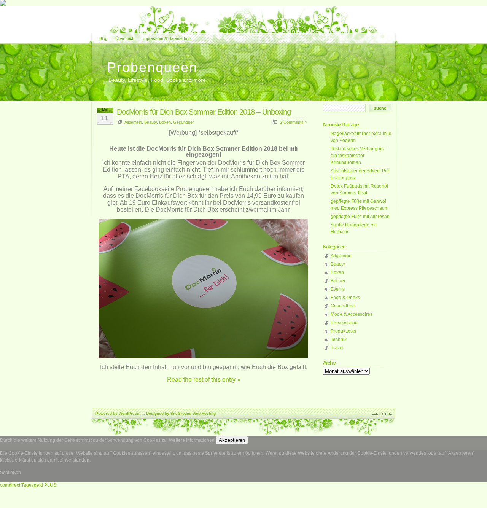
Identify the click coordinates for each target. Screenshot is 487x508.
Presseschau (344, 322)
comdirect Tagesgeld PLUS (28, 485)
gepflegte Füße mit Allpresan (360, 216)
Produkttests (343, 331)
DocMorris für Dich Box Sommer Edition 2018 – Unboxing (204, 112)
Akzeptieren (232, 440)
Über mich (124, 38)
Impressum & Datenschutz (167, 38)
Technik (339, 339)
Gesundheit (183, 122)
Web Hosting (204, 413)
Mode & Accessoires (351, 314)
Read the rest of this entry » (203, 379)
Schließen (10, 472)
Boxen (165, 122)
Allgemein (133, 122)
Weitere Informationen (192, 440)
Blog (103, 38)
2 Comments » (293, 122)
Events (338, 289)
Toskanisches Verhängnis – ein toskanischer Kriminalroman (359, 155)
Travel (337, 347)
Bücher (338, 280)
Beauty (150, 122)
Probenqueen (152, 67)
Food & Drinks (345, 297)
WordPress (129, 413)
